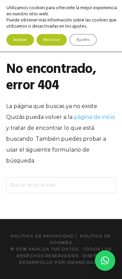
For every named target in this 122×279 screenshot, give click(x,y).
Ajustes (83, 39)
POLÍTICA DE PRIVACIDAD (42, 235)
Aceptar (20, 39)
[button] (105, 260)
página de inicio (94, 117)
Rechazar (51, 39)
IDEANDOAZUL (85, 262)
